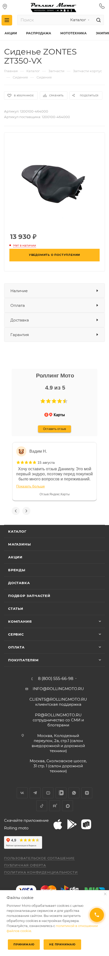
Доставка (19, 320)
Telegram (35, 792)
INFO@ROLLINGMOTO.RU (58, 688)
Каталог (17, 531)
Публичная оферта (25, 865)
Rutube (54, 805)
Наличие (19, 290)
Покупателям (23, 660)
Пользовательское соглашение (39, 858)
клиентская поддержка (58, 702)
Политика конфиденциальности (41, 872)
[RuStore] (86, 824)
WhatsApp (73, 792)
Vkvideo (61, 792)
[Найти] (98, 20)
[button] (43, 401)
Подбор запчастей (29, 596)
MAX (67, 805)
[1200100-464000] (54, 182)
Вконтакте (22, 792)
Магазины (19, 544)
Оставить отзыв (54, 429)
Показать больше (30, 486)
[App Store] (58, 824)
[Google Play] (72, 824)
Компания (20, 621)
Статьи (15, 609)
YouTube (48, 792)
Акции (15, 557)
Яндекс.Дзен (86, 792)
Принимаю (23, 944)
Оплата (17, 305)
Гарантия (19, 334)
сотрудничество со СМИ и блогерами (58, 720)
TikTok (41, 805)
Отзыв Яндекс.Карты (55, 494)
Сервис (16, 634)
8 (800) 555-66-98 (55, 679)
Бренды (16, 570)
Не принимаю (62, 944)
